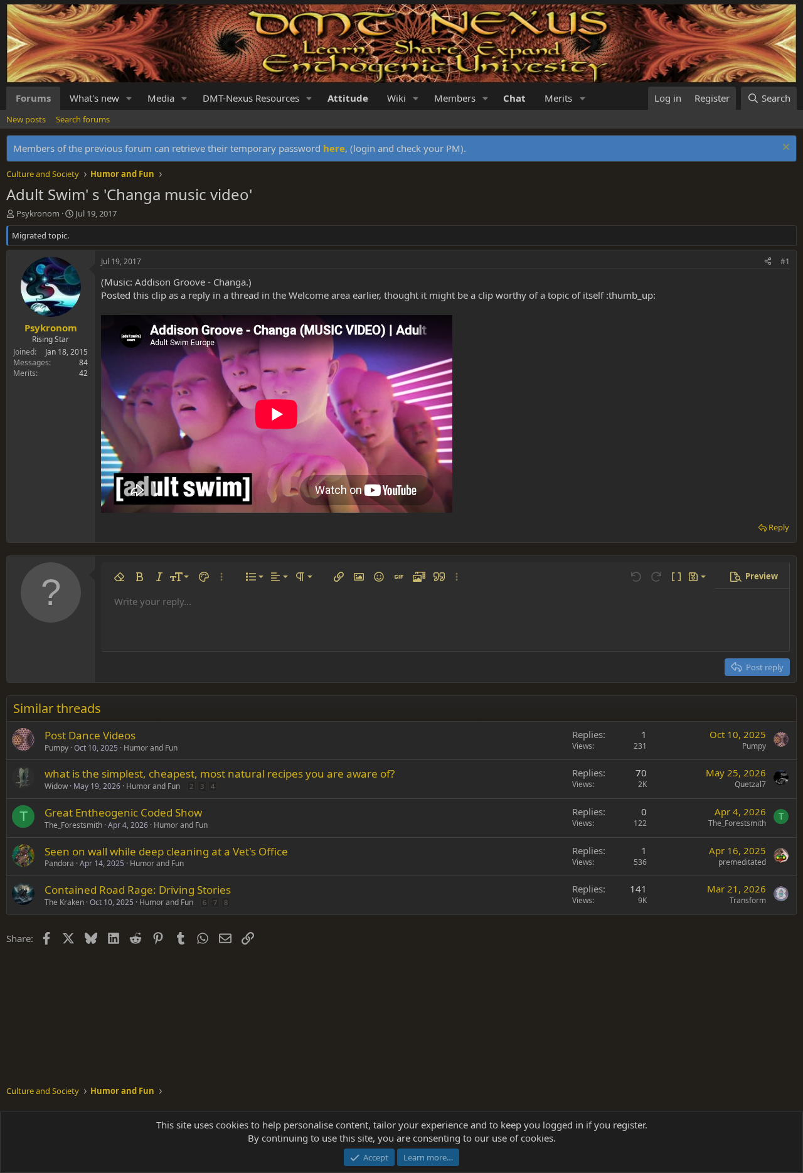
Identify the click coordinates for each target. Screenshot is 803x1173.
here (334, 148)
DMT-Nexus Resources (251, 98)
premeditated (742, 862)
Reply (778, 527)
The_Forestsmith (73, 825)
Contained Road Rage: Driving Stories (138, 889)
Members (455, 98)
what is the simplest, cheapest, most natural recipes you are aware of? (220, 773)
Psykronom (38, 213)
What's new (94, 98)
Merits (558, 98)
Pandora (59, 863)
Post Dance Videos (90, 735)
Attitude (347, 98)
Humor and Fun (151, 747)
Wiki (396, 98)
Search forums (83, 119)
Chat (514, 98)
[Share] (768, 262)
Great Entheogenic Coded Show (123, 812)
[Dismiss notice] (784, 148)
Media (160, 98)
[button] (129, 98)
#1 (785, 261)
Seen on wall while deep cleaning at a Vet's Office (166, 851)
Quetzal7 (750, 784)
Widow (56, 786)
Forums (33, 98)
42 (83, 373)
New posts (26, 119)
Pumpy (56, 747)
